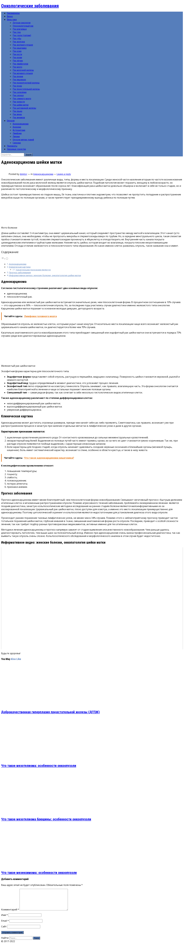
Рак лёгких (18, 60)
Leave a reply (64, 174)
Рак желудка (19, 41)
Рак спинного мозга (22, 98)
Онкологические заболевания (30, 5)
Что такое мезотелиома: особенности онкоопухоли (38, 766)
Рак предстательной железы (26, 89)
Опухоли (11, 120)
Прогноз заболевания (20, 272)
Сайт (4, 926)
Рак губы (17, 38)
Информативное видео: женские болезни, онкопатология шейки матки (45, 275)
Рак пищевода (19, 79)
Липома (16, 136)
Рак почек (17, 86)
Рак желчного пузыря (23, 45)
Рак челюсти (19, 101)
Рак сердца (18, 95)
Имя (4, 915)
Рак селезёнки (19, 92)
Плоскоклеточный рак (23, 26)
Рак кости (17, 54)
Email (5, 920)
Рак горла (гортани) (22, 35)
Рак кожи (17, 51)
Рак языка (17, 111)
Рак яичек (17, 114)
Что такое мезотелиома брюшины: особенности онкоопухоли (46, 819)
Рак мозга (17, 67)
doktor (23, 174)
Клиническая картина (19, 267)
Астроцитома (19, 130)
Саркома (17, 142)
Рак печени (18, 76)
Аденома (17, 127)
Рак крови (17, 57)
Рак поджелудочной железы (26, 82)
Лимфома (17, 133)
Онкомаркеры (13, 13)
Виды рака (12, 19)
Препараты (12, 146)
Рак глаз (17, 32)
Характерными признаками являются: (33, 269)
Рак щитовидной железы (24, 108)
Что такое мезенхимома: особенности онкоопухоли (39, 873)
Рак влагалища (20, 29)
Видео (10, 16)
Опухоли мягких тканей (23, 139)
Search (28, 155)
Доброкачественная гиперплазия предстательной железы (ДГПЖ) (50, 712)
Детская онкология (21, 22)
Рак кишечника (19, 48)
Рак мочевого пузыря (23, 73)
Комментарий (10, 909)
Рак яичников (19, 117)
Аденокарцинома (20, 124)
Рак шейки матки (20, 105)
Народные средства (16, 149)
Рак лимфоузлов (20, 63)
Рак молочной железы (23, 70)
